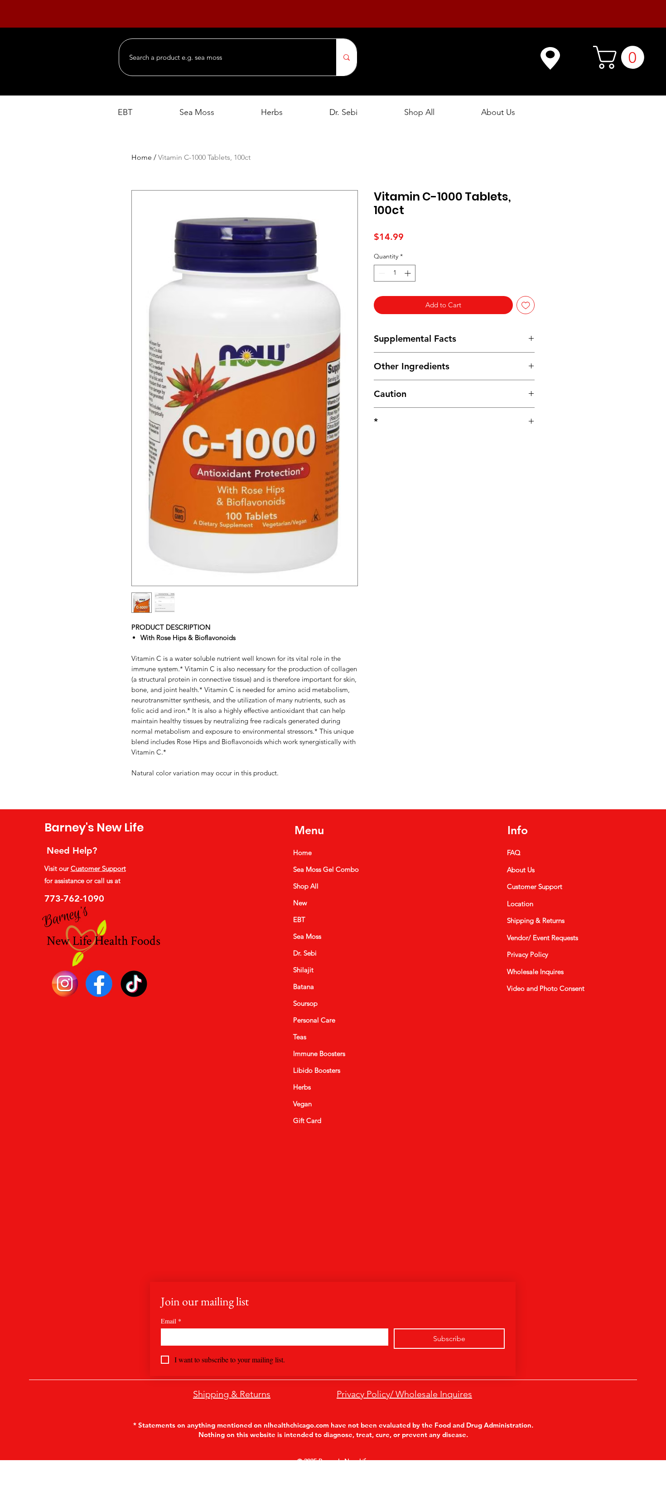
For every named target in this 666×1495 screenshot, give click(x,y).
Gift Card (307, 1120)
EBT (299, 919)
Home (141, 157)
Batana (303, 986)
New (300, 902)
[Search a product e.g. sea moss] (346, 57)
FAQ (514, 852)
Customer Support (98, 868)
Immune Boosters (319, 1053)
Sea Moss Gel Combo (326, 869)
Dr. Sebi (305, 953)
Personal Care (314, 1020)
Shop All (306, 886)
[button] (621, 57)
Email (171, 1321)
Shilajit (303, 969)
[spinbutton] (394, 273)
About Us (521, 869)
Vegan (302, 1103)
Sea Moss (307, 936)
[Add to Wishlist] (525, 305)
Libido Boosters (316, 1070)
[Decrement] (380, 273)
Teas (299, 1036)
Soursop (305, 1003)
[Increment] (408, 273)
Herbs (302, 1087)
